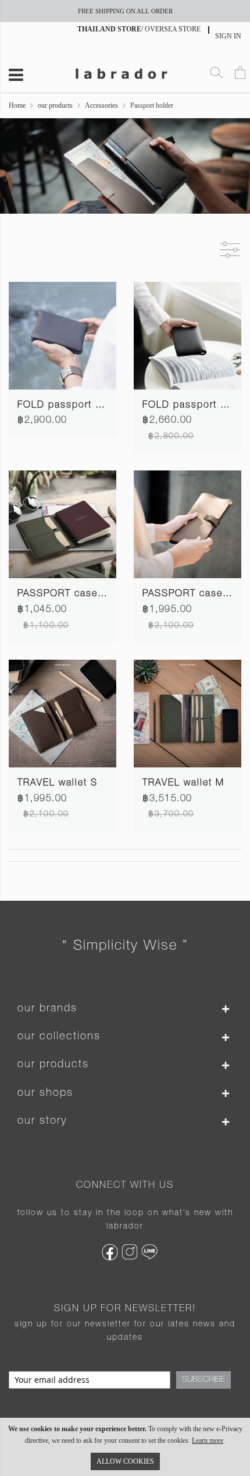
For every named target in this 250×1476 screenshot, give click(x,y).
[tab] (125, 1009)
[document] (125, 1447)
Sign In (228, 36)
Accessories (101, 105)
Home (17, 105)
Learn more (207, 1440)
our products (55, 105)
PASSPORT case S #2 (70, 594)
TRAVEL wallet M (183, 783)
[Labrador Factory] (121, 72)
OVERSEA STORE (173, 29)
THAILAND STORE (109, 29)
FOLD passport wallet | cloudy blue (104, 405)
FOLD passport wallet (195, 405)
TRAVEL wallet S (57, 783)
